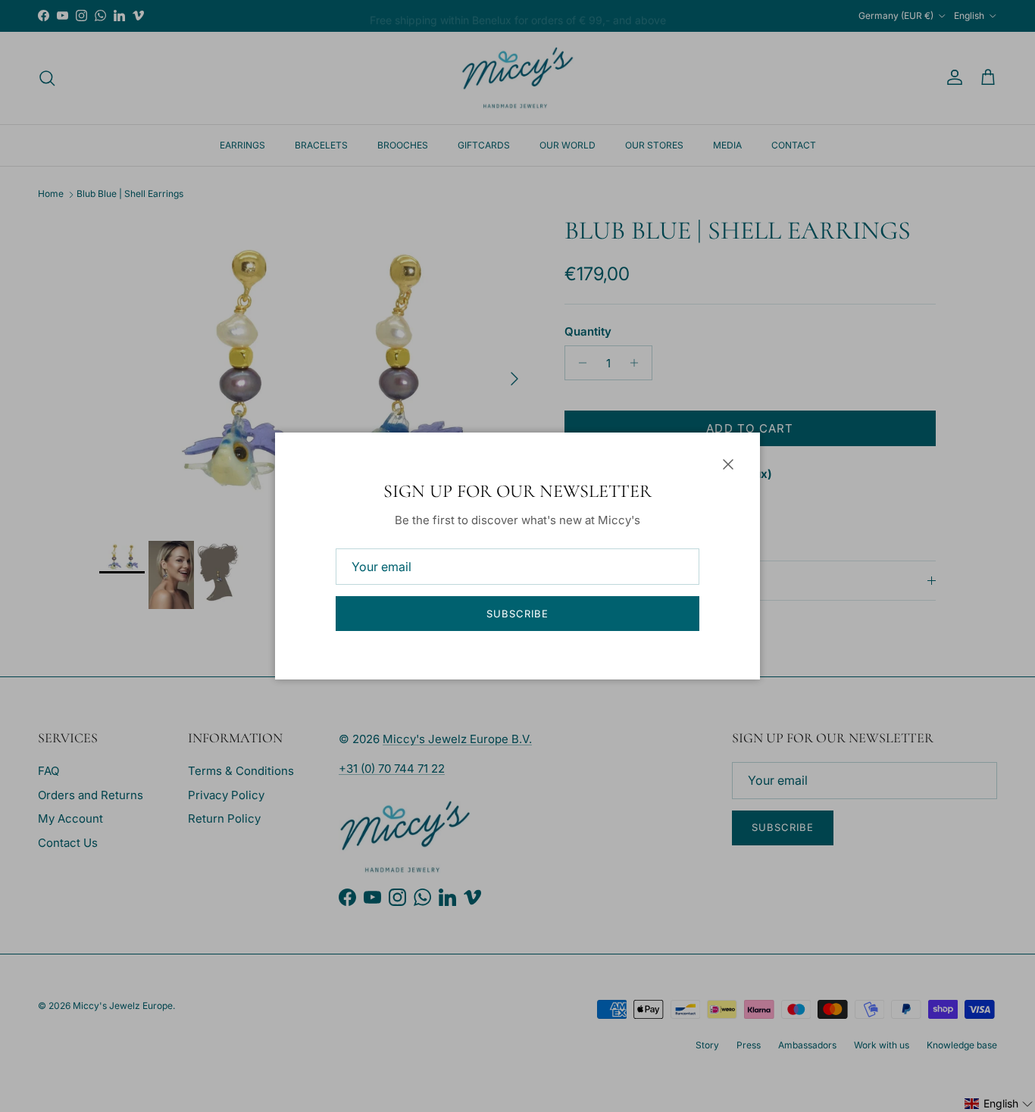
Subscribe (517, 614)
